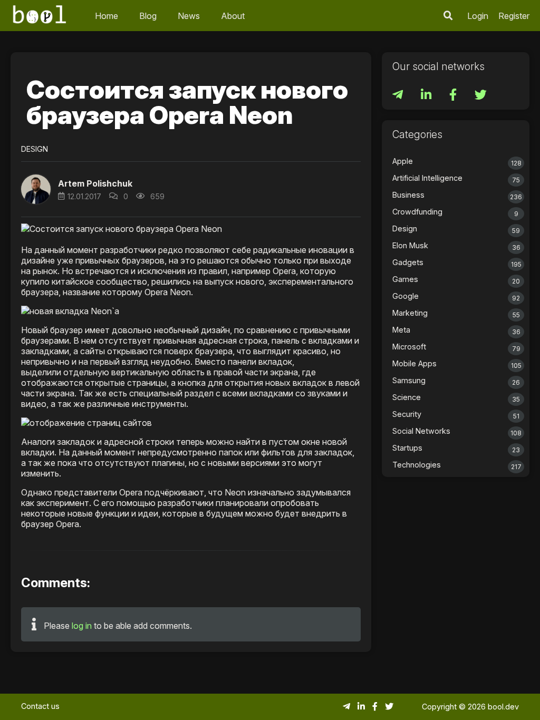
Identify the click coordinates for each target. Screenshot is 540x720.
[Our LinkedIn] (427, 96)
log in (82, 625)
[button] (448, 15)
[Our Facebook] (454, 96)
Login (477, 16)
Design (34, 148)
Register (513, 16)
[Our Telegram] (398, 96)
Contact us (40, 706)
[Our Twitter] (481, 96)
